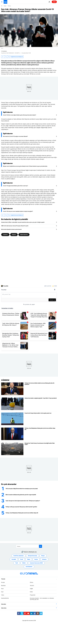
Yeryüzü (32, 585)
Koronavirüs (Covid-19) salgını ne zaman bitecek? (15, 136)
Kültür (31, 591)
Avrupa (3, 582)
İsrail (21, 559)
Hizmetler (3, 604)
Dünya (9, 5)
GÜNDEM (5, 380)
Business (3, 585)
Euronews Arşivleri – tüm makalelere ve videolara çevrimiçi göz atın (42, 598)
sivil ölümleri (29, 566)
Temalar (3, 579)
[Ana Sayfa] (1, 5)
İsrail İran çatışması (19, 555)
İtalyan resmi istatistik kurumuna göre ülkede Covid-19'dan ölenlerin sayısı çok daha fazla (25, 166)
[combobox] (29, 546)
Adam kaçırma (24, 234)
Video (2, 595)
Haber (5, 5)
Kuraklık (14, 559)
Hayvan (14, 234)
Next (2, 588)
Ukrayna (44, 559)
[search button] (40, 546)
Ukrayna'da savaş (32, 555)
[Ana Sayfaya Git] (5, 2)
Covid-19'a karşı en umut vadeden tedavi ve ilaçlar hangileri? (18, 211)
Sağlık (31, 588)
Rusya (43, 555)
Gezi (2, 591)
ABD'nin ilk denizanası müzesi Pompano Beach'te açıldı (14, 225)
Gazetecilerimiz (5, 598)
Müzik (24, 563)
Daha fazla (3, 608)
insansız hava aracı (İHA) (36, 563)
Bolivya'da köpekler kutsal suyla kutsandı (11, 229)
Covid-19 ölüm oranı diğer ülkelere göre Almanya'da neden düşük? (19, 115)
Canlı (54, 1)
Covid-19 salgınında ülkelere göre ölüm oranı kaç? (15, 185)
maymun (5, 234)
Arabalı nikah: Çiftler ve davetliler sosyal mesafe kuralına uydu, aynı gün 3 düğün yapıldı (22, 222)
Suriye (36, 559)
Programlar (32, 595)
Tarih (16, 563)
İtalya (28, 559)
